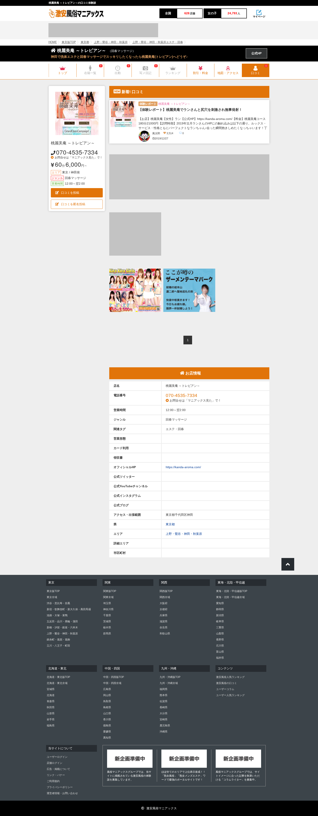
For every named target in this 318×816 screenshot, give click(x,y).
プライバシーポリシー (60, 787)
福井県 (220, 657)
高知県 (107, 737)
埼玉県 (107, 603)
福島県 (51, 725)
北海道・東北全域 (57, 683)
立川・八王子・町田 (58, 645)
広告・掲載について (58, 769)
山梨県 (220, 633)
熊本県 (163, 695)
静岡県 (220, 609)
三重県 (220, 627)
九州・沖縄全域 (169, 683)
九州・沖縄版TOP (170, 677)
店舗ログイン (54, 762)
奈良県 (163, 627)
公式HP (256, 53)
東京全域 (52, 597)
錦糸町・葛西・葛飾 (58, 639)
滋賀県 (163, 621)
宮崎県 (163, 719)
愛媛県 (107, 731)
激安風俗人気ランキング (230, 677)
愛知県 (220, 603)
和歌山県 (165, 633)
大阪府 (163, 603)
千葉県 (107, 615)
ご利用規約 (53, 781)
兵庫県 (163, 615)
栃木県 (107, 627)
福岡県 (163, 689)
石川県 (220, 645)
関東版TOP (109, 591)
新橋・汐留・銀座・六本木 (62, 627)
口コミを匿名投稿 (73, 204)
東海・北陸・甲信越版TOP (231, 591)
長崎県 (163, 707)
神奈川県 (108, 609)
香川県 (107, 719)
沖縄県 (163, 731)
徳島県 (107, 725)
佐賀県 (163, 701)
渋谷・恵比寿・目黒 (58, 603)
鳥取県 (107, 701)
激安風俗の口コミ (226, 683)
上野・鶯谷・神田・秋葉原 (111, 42)
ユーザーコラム (225, 689)
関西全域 (165, 597)
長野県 (220, 639)
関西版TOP (166, 591)
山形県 (51, 713)
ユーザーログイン (57, 756)
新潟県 (220, 615)
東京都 (85, 42)
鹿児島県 (165, 725)
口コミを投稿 (70, 192)
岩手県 (51, 719)
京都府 (163, 609)
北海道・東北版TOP (58, 677)
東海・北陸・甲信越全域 (230, 597)
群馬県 (107, 633)
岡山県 (107, 695)
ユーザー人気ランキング (230, 695)
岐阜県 (220, 621)
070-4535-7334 (77, 152)
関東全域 (108, 597)
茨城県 (107, 621)
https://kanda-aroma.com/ (183, 467)
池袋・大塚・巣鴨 (57, 615)
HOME (52, 42)
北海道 (51, 695)
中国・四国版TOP (113, 677)
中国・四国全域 (112, 683)
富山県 (220, 651)
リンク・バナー (56, 775)
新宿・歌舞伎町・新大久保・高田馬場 (69, 609)
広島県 (107, 689)
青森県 (51, 701)
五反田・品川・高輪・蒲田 (62, 621)
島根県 (107, 707)
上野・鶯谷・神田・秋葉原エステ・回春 (157, 42)
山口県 (107, 713)
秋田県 (51, 707)
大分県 (163, 713)
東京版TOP (69, 42)
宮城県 (51, 689)
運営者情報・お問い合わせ (62, 793)
